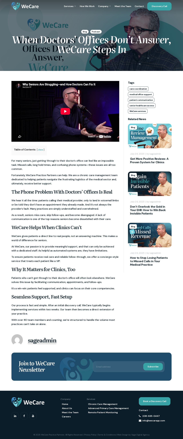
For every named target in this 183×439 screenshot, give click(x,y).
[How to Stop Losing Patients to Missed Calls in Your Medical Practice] (150, 248)
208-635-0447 (151, 416)
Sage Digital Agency (140, 434)
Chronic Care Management (103, 404)
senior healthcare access (142, 105)
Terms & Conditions (107, 434)
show (40, 149)
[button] (154, 401)
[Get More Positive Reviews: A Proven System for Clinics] (150, 149)
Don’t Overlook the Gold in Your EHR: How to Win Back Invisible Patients (148, 210)
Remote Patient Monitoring (103, 412)
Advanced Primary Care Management (108, 408)
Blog (85, 31)
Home (65, 404)
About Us (67, 408)
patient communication (141, 100)
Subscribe (153, 366)
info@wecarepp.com (153, 420)
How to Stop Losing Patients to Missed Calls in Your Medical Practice (149, 261)
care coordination (138, 89)
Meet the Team (70, 412)
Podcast (96, 31)
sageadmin (42, 340)
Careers (66, 416)
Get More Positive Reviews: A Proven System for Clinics (149, 160)
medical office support (141, 94)
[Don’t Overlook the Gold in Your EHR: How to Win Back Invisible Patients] (150, 197)
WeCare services (138, 111)
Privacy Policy (90, 434)
